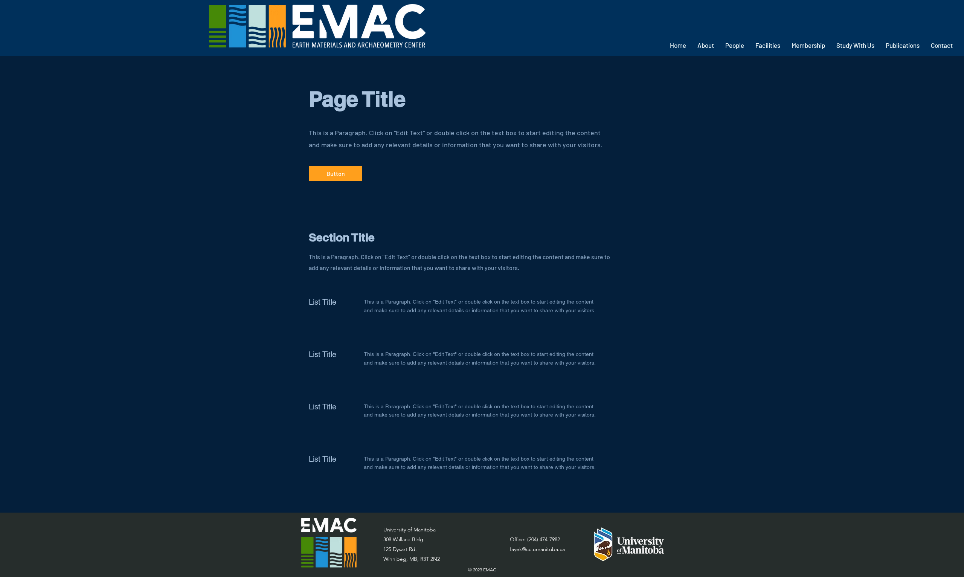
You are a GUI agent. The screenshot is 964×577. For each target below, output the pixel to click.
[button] (706, 45)
